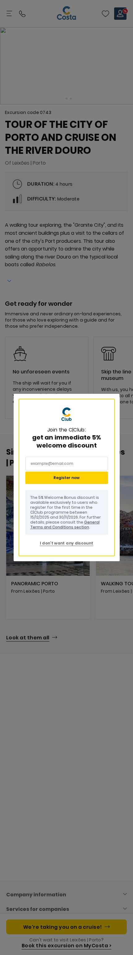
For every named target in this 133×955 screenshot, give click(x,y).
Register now (66, 477)
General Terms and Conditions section (65, 525)
